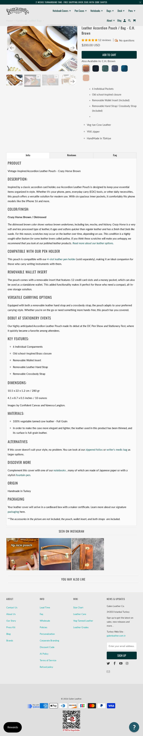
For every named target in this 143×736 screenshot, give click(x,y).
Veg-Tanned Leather (83, 620)
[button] (90, 40)
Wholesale (45, 620)
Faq (41, 614)
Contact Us (11, 607)
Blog (8, 634)
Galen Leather (75, 698)
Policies (43, 627)
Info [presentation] (28, 155)
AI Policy (44, 653)
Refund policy (46, 667)
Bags (110, 10)
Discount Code (47, 647)
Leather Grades (81, 627)
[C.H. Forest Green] (105, 68)
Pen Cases (81, 10)
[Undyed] (86, 78)
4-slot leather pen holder (61, 259)
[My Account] (124, 21)
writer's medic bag (117, 449)
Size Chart (78, 607)
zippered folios (94, 449)
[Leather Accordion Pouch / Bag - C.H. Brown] (42, 48)
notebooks (60, 470)
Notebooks (97, 10)
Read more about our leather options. (93, 243)
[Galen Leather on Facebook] (115, 663)
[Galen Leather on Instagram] (127, 663)
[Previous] (12, 48)
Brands (9, 640)
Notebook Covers (62, 10)
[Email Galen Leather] (109, 672)
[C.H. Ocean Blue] (124, 68)
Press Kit (10, 627)
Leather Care (79, 614)
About (111, 20)
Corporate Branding (49, 640)
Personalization (47, 634)
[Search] (129, 21)
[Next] (72, 48)
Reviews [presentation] (71, 155)
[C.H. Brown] (86, 68)
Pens (131, 10)
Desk (121, 10)
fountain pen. (23, 475)
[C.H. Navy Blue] (114, 68)
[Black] (95, 68)
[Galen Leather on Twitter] (109, 663)
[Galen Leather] (17, 11)
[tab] (28, 155)
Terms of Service (48, 660)
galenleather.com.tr (116, 635)
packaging (13, 511)
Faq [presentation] (115, 155)
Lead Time (45, 607)
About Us (11, 614)
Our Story (11, 620)
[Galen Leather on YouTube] (121, 663)
